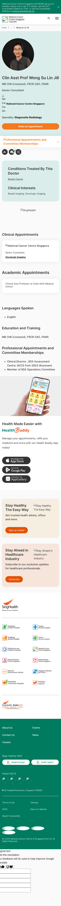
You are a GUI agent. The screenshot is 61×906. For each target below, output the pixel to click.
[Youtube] (13, 780)
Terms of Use (8, 802)
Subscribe (14, 579)
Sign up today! (16, 530)
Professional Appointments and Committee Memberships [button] (25, 141)
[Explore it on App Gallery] (16, 479)
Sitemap (34, 802)
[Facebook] (5, 780)
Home (4, 28)
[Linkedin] (29, 780)
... (11, 28)
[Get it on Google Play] (16, 470)
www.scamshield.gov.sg (23, 11)
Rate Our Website (38, 809)
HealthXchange (18, 762)
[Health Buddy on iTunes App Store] (16, 460)
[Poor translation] (9, 867)
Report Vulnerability (11, 816)
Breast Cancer (15, 179)
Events (36, 727)
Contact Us (8, 735)
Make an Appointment (30, 126)
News (35, 735)
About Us (7, 727)
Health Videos (47, 762)
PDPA (4, 809)
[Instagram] (21, 780)
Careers (6, 742)
